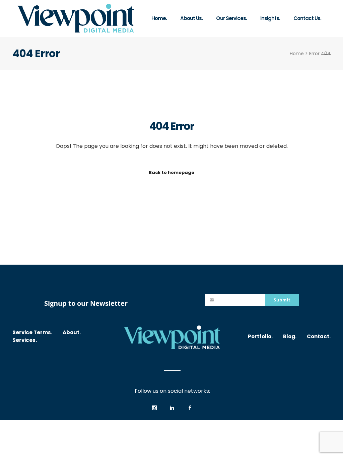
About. (72, 332)
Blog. (289, 336)
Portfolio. (260, 336)
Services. (24, 340)
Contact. (319, 336)
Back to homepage (171, 172)
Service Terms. (32, 332)
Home (297, 53)
